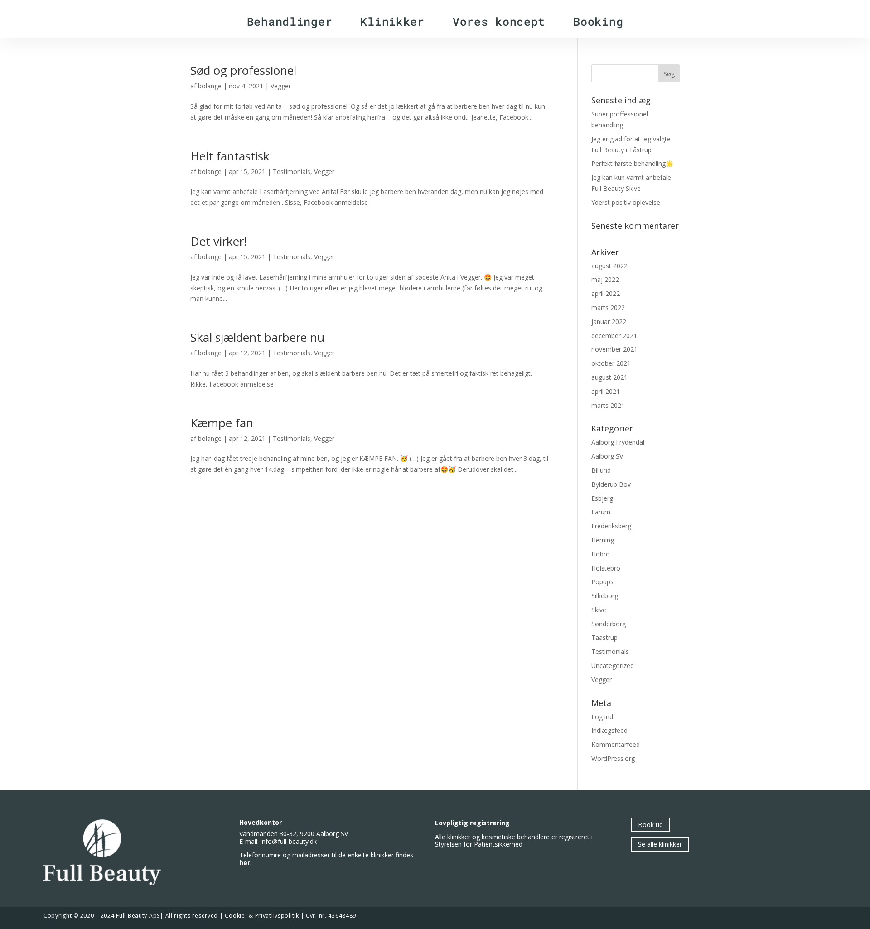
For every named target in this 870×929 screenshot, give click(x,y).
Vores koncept (499, 21)
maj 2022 (605, 279)
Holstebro (605, 568)
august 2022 (609, 265)
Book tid (650, 824)
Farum (600, 512)
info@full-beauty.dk (289, 841)
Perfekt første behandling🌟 (632, 163)
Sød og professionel (243, 70)
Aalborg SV (607, 456)
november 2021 (614, 349)
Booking (598, 21)
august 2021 (609, 377)
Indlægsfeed (609, 730)
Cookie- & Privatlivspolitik (262, 915)
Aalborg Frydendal (617, 442)
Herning (602, 540)
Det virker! (218, 241)
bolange (210, 86)
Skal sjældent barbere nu (257, 337)
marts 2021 (608, 405)
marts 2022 (608, 307)
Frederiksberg (611, 526)
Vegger (281, 86)
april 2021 (605, 391)
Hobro (600, 554)
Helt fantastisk (230, 156)
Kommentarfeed (615, 744)
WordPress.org (613, 758)
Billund (601, 470)
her (244, 862)
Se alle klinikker (660, 844)
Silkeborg (604, 595)
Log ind (602, 716)
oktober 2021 (611, 363)
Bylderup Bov (611, 484)
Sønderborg (608, 623)
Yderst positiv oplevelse (625, 202)
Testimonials (291, 171)
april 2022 (605, 293)
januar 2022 (608, 321)
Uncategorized (612, 665)
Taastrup (604, 637)
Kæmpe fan (221, 423)
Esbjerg (602, 498)
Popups (602, 581)
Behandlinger (290, 21)
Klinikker (392, 21)
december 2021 (614, 335)
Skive (598, 609)
